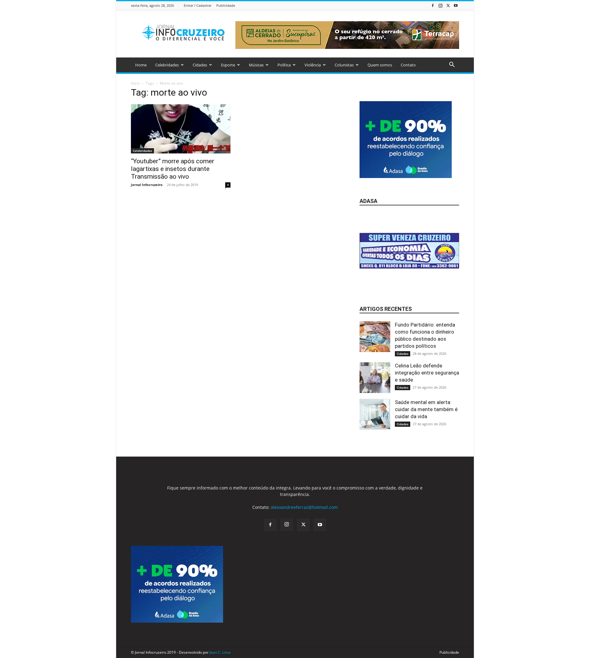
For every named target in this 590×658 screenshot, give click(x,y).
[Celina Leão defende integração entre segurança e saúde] (375, 377)
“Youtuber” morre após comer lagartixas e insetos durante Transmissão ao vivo (172, 168)
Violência (313, 65)
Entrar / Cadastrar (197, 5)
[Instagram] (440, 5)
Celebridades (167, 65)
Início (135, 83)
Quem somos (380, 65)
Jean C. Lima (220, 652)
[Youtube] (455, 5)
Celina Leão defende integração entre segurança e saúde (427, 373)
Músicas (256, 65)
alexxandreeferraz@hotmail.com (304, 507)
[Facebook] (432, 5)
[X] (448, 5)
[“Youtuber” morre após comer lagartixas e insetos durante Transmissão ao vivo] (180, 128)
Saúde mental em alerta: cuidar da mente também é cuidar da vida (426, 409)
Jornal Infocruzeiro (147, 184)
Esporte (228, 65)
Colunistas (344, 65)
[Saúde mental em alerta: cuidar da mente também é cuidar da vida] (375, 414)
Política (284, 65)
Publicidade (225, 5)
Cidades (200, 65)
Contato (408, 65)
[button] (451, 65)
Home (141, 65)
